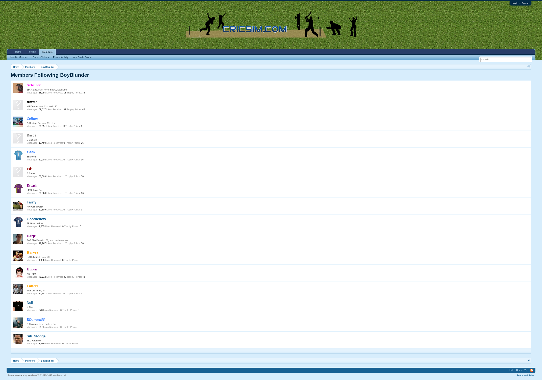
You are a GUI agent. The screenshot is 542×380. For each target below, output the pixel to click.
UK (48, 257)
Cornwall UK (50, 106)
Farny (31, 202)
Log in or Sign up (520, 3)
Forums (32, 51)
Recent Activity (60, 57)
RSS (531, 370)
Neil (30, 303)
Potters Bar (50, 324)
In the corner (61, 240)
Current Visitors (41, 57)
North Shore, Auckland (55, 89)
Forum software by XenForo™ (37, 375)
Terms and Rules (525, 375)
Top (526, 370)
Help (511, 370)
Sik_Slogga (36, 336)
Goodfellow (36, 219)
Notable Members (19, 57)
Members (47, 52)
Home (18, 51)
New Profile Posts (82, 57)
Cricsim (51, 123)
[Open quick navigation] (528, 66)
